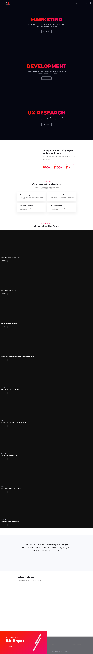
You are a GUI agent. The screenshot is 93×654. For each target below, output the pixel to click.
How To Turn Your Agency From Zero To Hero (14, 422)
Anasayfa (48, 3)
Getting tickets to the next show (10, 257)
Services (53, 3)
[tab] (36, 560)
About (58, 3)
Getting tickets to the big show (10, 521)
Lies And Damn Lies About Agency (11, 488)
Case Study (4, 260)
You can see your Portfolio (9, 290)
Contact (80, 3)
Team (66, 3)
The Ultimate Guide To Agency (10, 389)
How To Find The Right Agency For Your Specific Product (17, 356)
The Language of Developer (9, 323)
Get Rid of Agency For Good (9, 455)
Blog (76, 3)
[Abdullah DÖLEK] (6, 3)
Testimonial (71, 3)
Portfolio (62, 3)
